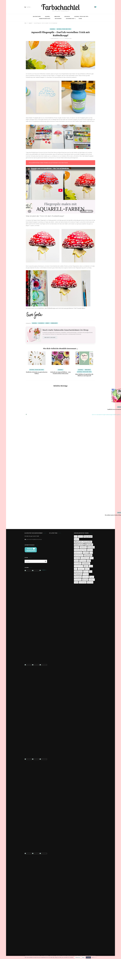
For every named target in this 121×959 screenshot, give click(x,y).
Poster (91, 571)
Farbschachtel (60, 7)
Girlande (77, 558)
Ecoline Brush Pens (80, 550)
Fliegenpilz (41, 323)
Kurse (80, 18)
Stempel (85, 579)
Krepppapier (86, 563)
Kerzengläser (78, 563)
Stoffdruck (91, 579)
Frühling (85, 552)
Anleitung (80, 536)
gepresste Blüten (79, 555)
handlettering (85, 558)
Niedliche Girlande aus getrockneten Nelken (36, 372)
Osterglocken (81, 568)
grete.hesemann (54, 38)
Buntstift (77, 547)
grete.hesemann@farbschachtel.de (34, 539)
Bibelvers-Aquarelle (83, 542)
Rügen (91, 577)
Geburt (91, 552)
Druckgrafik (58, 18)
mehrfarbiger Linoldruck (79, 566)
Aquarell (47, 16)
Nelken (90, 566)
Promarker (78, 577)
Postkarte (78, 574)
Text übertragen (82, 582)
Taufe (76, 582)
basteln (76, 539)
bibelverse (79, 545)
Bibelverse (57, 16)
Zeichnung (67, 16)
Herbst (47, 323)
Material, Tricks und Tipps (81, 16)
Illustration (83, 560)
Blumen (88, 544)
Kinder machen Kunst (44, 18)
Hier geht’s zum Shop (49, 337)
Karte (88, 560)
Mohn (86, 566)
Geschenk (88, 555)
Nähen (76, 568)
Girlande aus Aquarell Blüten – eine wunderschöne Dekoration (60, 372)
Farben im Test (78, 552)
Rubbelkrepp (54, 323)
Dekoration (83, 547)
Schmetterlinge (78, 579)
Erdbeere (90, 550)
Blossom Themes (84, 955)
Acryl (76, 536)
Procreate (85, 574)
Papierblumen (78, 571)
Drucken (91, 547)
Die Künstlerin (37, 16)
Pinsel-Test (86, 571)
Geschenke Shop (70, 18)
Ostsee (87, 568)
